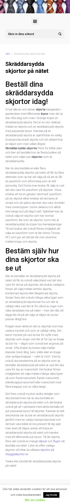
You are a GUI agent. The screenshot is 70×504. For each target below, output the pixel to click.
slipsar (43, 441)
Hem (7, 53)
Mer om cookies (35, 499)
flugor (56, 441)
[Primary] (35, 21)
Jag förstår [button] (51, 495)
